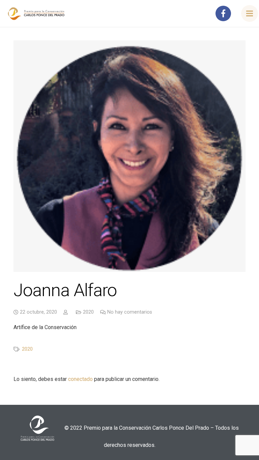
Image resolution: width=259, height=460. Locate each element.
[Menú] (249, 13)
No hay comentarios (129, 312)
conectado (80, 379)
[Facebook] (223, 13)
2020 (88, 312)
